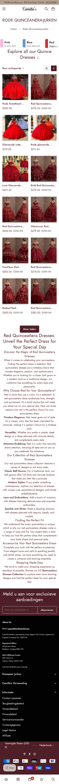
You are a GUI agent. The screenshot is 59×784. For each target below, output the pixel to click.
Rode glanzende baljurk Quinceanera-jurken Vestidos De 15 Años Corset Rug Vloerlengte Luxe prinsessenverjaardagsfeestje (44, 145)
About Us (6, 622)
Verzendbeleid (10, 709)
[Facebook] (29, 754)
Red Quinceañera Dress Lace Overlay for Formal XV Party (44, 308)
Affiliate (6, 735)
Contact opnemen (11, 698)
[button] (53, 8)
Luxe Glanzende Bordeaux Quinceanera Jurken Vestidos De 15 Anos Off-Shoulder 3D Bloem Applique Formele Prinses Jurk (15, 185)
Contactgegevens (11, 725)
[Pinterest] (24, 754)
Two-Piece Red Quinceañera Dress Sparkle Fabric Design (14, 267)
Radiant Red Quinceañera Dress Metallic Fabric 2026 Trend (13, 308)
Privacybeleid (9, 714)
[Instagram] (34, 754)
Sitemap (24, 667)
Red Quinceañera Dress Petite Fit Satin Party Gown (13, 226)
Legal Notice (9, 730)
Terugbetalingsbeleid (13, 703)
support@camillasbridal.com (18, 628)
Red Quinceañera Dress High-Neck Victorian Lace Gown (42, 104)
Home (14, 29)
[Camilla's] (29, 9)
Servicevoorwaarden (13, 719)
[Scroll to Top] (53, 767)
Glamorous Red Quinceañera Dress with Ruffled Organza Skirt (42, 226)
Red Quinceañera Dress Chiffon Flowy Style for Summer (42, 267)
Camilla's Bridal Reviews (11, 667)
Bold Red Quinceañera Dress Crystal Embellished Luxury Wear (43, 185)
